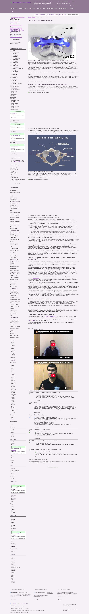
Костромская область (14, 248)
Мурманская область (14, 266)
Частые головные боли (15, 21)
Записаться (13, 114)
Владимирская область (15, 212)
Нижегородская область (15, 270)
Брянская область (14, 208)
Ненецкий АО (13, 268)
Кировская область (14, 244)
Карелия (12, 241)
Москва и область (13, 190)
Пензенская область (14, 281)
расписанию (32, 320)
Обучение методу (23, 8)
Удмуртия (12, 319)
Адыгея (11, 194)
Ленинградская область (15, 192)
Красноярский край (14, 252)
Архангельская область (15, 201)
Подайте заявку (17, 161)
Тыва (11, 315)
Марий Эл (12, 262)
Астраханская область (14, 203)
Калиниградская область (15, 232)
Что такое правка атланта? (15, 32)
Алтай (11, 195)
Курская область (13, 257)
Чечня (11, 329)
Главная (12, 8)
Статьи (33, 17)
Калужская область (14, 235)
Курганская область (14, 255)
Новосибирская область (15, 273)
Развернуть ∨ (39, 400)
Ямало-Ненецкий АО (14, 335)
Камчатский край (13, 237)
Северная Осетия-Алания (15, 301)
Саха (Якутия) (13, 295)
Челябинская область (14, 328)
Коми (11, 246)
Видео (43, 8)
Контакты (72, 8)
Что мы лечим (32, 8)
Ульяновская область (14, 320)
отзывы (43, 610)
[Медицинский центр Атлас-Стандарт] (21, 1)
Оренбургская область (14, 277)
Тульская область (13, 313)
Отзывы (39, 8)
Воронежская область (14, 217)
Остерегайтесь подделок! (40, 14)
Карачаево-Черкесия (14, 239)
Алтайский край (13, 197)
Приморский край (13, 284)
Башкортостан (13, 204)
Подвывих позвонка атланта (16, 35)
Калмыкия (12, 233)
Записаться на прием (63, 8)
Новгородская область (14, 272)
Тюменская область (14, 317)
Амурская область (14, 199)
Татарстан (12, 308)
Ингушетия (12, 226)
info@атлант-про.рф (66, 605)
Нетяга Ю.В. (15, 113)
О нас (16, 8)
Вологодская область (14, 215)
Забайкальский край (14, 223)
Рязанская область (14, 290)
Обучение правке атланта (52, 14)
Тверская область (13, 310)
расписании (75, 4)
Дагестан (12, 219)
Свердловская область (15, 299)
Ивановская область (14, 224)
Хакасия (11, 324)
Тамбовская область (14, 306)
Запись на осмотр (53, 467)
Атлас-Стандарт (13, 610)
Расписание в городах (52, 8)
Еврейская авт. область (15, 221)
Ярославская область (14, 337)
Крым (11, 253)
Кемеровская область (14, 243)
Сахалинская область (14, 297)
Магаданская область (14, 261)
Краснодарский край (14, 250)
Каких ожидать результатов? (16, 29)
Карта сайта (65, 610)
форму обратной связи (51, 316)
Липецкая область (14, 259)
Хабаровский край (14, 322)
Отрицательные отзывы (15, 31)
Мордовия (12, 264)
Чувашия (12, 331)
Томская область (13, 311)
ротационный (36, 278)
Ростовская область (14, 288)
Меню (11, 11)
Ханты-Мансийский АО (15, 326)
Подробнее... (13, 599)
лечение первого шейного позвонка (36, 610)
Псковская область (14, 286)
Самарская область (14, 291)
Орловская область (14, 279)
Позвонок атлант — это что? (16, 37)
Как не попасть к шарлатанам (16, 28)
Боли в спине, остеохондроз (16, 24)
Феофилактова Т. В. (16, 135)
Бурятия (11, 210)
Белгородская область (14, 206)
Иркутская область (14, 228)
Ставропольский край (14, 304)
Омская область (13, 275)
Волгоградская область (15, 214)
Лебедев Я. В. (15, 146)
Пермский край (13, 282)
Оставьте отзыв (62, 14)
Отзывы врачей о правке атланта (17, 30)
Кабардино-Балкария (14, 230)
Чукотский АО (13, 333)
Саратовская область (14, 293)
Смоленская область (14, 302)
